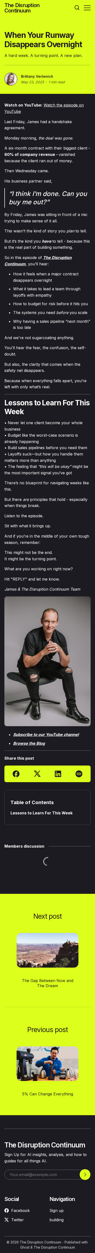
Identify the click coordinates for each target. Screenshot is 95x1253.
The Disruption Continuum (40, 1242)
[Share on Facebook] (16, 773)
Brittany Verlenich (37, 76)
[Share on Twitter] (37, 773)
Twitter (17, 1219)
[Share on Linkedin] (58, 774)
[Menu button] (87, 8)
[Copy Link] (79, 773)
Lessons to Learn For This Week (41, 813)
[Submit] (85, 1174)
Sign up (56, 1210)
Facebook (20, 1210)
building (56, 1219)
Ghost (24, 1247)
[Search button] (77, 8)
